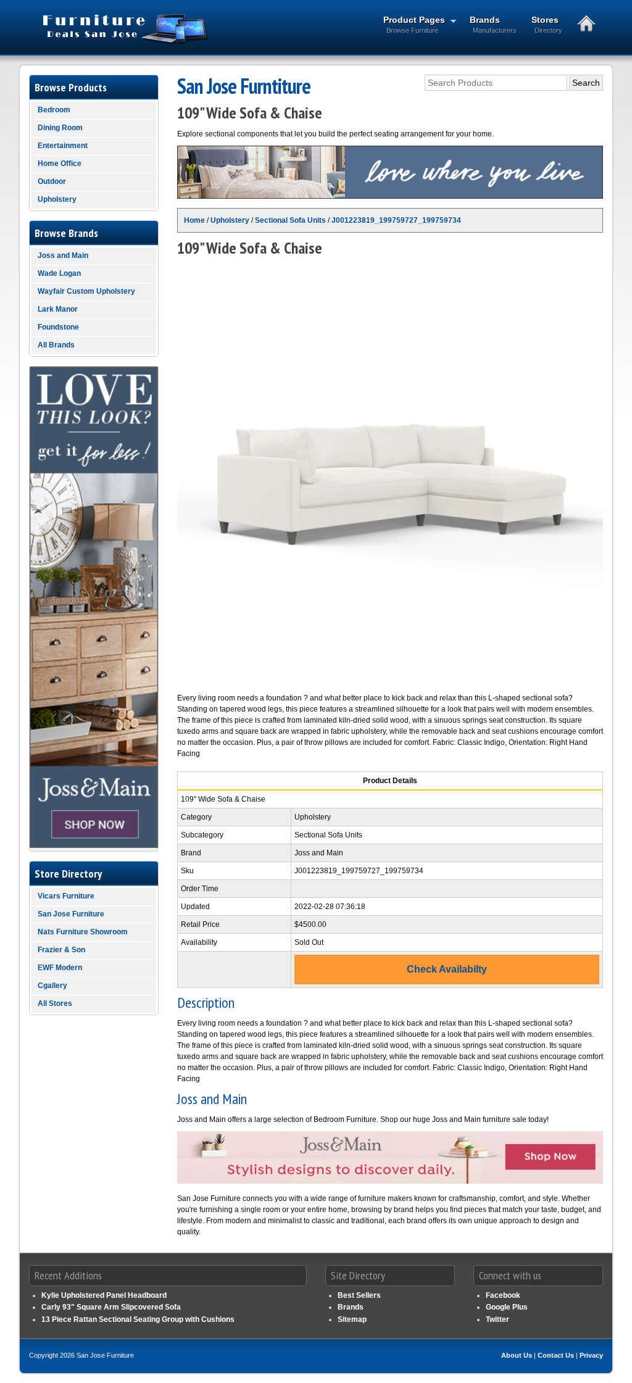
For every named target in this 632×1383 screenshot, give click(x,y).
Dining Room (60, 127)
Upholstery (229, 220)
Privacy (591, 1355)
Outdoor (52, 181)
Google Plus (507, 1307)
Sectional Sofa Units (290, 220)
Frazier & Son (61, 949)
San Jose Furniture (71, 914)
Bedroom (54, 110)
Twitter (497, 1319)
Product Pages (410, 24)
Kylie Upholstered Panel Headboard (104, 1295)
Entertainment (63, 145)
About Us (516, 1355)
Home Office (59, 163)
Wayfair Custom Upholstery (86, 291)
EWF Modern (60, 967)
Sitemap (352, 1319)
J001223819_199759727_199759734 (396, 220)
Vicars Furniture (66, 896)
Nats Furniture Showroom (83, 932)
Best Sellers (359, 1295)
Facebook (503, 1295)
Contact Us (556, 1355)
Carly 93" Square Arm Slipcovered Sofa (111, 1307)
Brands (493, 24)
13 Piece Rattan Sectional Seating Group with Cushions (138, 1319)
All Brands (56, 345)
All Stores (55, 1003)
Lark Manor (58, 309)
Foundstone (58, 327)
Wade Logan (59, 273)
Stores (546, 24)
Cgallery (52, 985)
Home (194, 220)
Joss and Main (63, 255)
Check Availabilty (447, 969)
